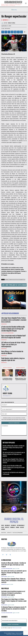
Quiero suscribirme (13, 624)
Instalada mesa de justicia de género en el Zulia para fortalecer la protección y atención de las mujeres (13, 593)
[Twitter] (5, 32)
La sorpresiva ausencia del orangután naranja (7, 379)
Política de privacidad (16, 627)
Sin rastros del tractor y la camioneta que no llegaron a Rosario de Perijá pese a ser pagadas (14, 454)
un (24, 279)
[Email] (21, 32)
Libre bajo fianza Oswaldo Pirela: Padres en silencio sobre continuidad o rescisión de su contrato (13, 320)
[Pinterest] (9, 32)
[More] (24, 32)
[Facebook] (2, 32)
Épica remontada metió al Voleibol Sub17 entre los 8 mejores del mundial (13, 337)
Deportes (4, 339)
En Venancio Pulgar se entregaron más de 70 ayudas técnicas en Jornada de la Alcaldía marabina (13, 609)
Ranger (21, 279)
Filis (18, 279)
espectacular (13, 279)
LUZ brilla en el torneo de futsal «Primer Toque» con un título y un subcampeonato (13, 344)
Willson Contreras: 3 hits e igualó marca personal (20, 379)
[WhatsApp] (12, 32)
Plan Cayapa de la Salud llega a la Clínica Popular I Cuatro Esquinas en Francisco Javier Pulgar (14, 601)
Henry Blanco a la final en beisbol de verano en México (12, 352)
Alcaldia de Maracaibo (7, 332)
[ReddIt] (18, 32)
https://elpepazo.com (7, 395)
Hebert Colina (11, 23)
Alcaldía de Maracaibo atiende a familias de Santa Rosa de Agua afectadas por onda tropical (13, 447)
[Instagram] (6, 554)
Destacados (4, 576)
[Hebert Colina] (2, 23)
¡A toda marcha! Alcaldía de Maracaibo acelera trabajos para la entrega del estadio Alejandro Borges (13, 329)
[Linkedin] (15, 32)
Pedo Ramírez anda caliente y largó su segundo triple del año (13, 359)
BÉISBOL (7, 279)
